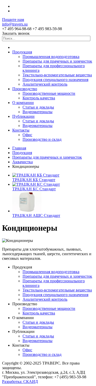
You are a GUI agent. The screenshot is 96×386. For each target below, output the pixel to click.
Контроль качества (39, 98)
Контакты (20, 130)
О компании (23, 102)
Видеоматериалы (37, 112)
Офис (27, 135)
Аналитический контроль (45, 84)
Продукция (22, 52)
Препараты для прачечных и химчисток (57, 61)
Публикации (23, 116)
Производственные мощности (49, 93)
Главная (19, 148)
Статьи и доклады (38, 107)
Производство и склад (42, 139)
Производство (24, 89)
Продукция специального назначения (55, 79)
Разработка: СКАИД (20, 381)
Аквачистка (22, 162)
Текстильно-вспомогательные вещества (57, 75)
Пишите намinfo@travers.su (15, 21)
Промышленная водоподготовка (51, 56)
